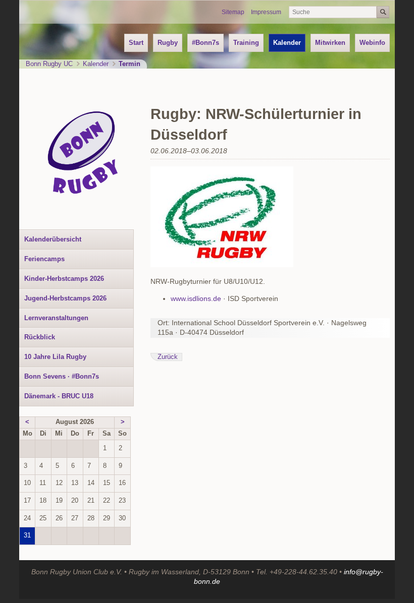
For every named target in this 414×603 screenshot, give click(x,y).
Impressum (266, 12)
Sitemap (233, 12)
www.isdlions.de (196, 298)
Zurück (168, 356)
